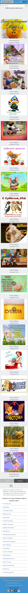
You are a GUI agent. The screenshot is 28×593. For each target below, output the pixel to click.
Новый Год (6, 569)
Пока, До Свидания (8, 572)
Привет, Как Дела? (8, 524)
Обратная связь (23, 578)
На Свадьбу (6, 548)
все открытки (7, 2)
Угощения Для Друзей (9, 541)
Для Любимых (7, 545)
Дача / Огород (7, 562)
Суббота (16, 66)
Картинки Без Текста (9, 558)
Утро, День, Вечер (8, 510)
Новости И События (8, 565)
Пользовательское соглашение (14, 585)
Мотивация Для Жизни (9, 534)
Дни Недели (6, 517)
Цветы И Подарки (8, 538)
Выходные (16, 40)
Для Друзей (6, 531)
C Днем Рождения (8, 521)
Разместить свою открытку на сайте (14, 580)
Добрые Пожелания (8, 527)
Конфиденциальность (13, 583)
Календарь (6, 507)
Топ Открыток (7, 503)
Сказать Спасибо (8, 551)
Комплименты (7, 555)
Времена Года (7, 514)
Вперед (20, 481)
